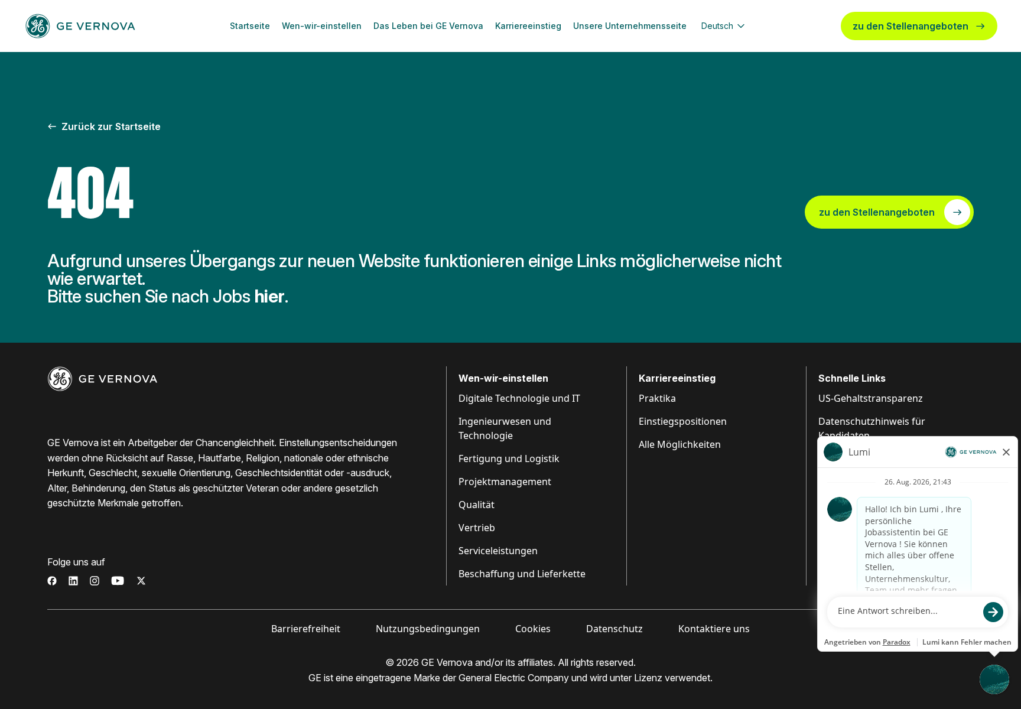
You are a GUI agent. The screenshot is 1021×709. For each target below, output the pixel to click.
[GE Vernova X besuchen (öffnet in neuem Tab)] (141, 581)
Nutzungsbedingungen (428, 628)
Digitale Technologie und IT (519, 398)
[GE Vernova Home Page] (80, 26)
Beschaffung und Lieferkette (522, 573)
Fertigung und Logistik (509, 458)
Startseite (250, 26)
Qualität (477, 504)
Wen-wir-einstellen (322, 26)
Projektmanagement (505, 481)
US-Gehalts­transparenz (870, 398)
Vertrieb (477, 527)
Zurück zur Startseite (111, 126)
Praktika (657, 398)
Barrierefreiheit (305, 628)
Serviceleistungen (498, 550)
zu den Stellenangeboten (910, 26)
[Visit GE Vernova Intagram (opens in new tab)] (94, 581)
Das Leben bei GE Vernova (428, 26)
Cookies (533, 628)
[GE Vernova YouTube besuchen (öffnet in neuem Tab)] (118, 581)
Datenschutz (614, 628)
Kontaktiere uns (714, 628)
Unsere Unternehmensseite (630, 26)
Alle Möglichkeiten (680, 444)
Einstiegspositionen (683, 421)
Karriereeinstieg (528, 26)
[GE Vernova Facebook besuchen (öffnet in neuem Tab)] (52, 581)
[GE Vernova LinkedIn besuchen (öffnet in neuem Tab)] (73, 581)
